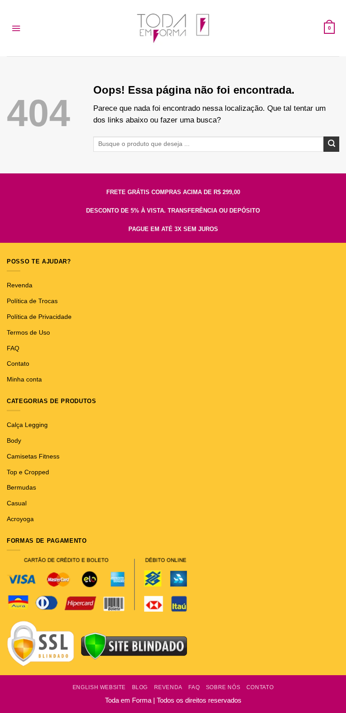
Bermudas (21, 487)
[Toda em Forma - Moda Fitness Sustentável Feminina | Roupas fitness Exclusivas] (173, 28)
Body (14, 440)
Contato (18, 363)
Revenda (19, 285)
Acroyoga (20, 518)
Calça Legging (27, 424)
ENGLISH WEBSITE (99, 687)
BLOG (140, 687)
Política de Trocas (32, 300)
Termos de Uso (28, 332)
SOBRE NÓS (223, 687)
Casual (17, 503)
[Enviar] (331, 144)
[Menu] (16, 28)
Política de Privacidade (39, 316)
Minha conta (24, 379)
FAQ (13, 348)
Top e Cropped (28, 472)
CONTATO (259, 687)
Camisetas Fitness (33, 456)
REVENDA (168, 687)
